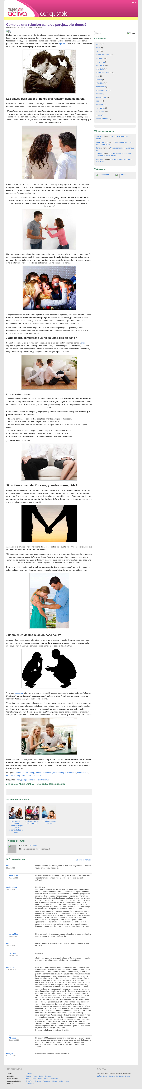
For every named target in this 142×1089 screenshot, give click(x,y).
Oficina (61, 1081)
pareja (24, 780)
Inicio (134, 2)
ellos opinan (100, 65)
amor (30, 28)
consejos (99, 58)
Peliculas (99, 94)
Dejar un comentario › (84, 860)
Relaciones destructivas (38, 780)
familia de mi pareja (103, 72)
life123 (24, 772)
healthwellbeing (13, 775)
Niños (40, 1078)
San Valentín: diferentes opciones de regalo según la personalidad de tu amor (16, 826)
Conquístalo (30, 1083)
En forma (48, 1076)
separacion (100, 112)
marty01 (9, 1054)
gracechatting (58, 772)
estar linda (100, 69)
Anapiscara (100, 142)
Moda (35, 1076)
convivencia (100, 62)
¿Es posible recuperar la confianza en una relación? (113, 155)
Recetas (29, 1073)
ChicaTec (29, 1081)
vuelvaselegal (11, 887)
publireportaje (101, 97)
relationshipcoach (43, 772)
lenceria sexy (101, 87)
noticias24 (36, 775)
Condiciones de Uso (123, 1076)
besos (98, 48)
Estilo (41, 1076)
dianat (98, 148)
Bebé (27, 1078)
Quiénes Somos (102, 1076)
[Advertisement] (54, 18)
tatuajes (99, 115)
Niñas (34, 1078)
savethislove (82, 772)
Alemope (12, 1038)
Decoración (54, 1078)
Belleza (28, 1076)
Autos (67, 1081)
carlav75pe (13, 876)
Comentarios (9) (39, 28)
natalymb (12, 953)
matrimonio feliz (102, 90)
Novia (46, 1078)
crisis (83, 343)
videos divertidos (102, 119)
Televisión (46, 1081)
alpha (18, 772)
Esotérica (38, 1081)
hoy (18, 780)
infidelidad (100, 83)
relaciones (100, 105)
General (99, 80)
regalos (98, 101)
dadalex (99, 159)
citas (97, 51)
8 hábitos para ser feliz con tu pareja (32, 822)
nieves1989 (10, 967)
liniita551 (99, 154)
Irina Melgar (32, 845)
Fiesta (54, 1081)
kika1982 (99, 137)
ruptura (62, 44)
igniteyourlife (70, 772)
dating (31, 772)
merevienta (26, 775)
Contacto (112, 1076)
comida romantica (102, 55)
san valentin (100, 108)
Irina (24, 28)
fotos (97, 76)
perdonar (19, 693)
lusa (8, 866)
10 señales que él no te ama (49, 822)
